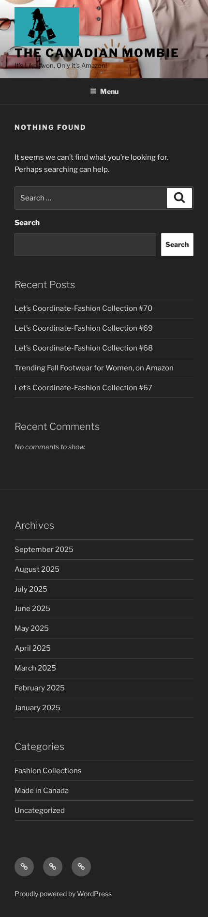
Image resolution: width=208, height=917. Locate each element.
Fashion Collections (48, 770)
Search (27, 222)
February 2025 (40, 688)
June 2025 (32, 608)
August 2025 (37, 569)
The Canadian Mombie (97, 53)
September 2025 (44, 549)
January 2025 (37, 707)
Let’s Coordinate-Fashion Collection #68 (84, 348)
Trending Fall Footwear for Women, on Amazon (94, 368)
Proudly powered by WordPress (63, 893)
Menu (109, 91)
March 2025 (35, 668)
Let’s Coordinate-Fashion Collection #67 (83, 387)
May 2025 (32, 628)
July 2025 (31, 589)
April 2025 (33, 648)
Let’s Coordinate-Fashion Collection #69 (84, 328)
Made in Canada (42, 790)
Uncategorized (40, 810)
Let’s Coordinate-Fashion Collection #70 (83, 308)
